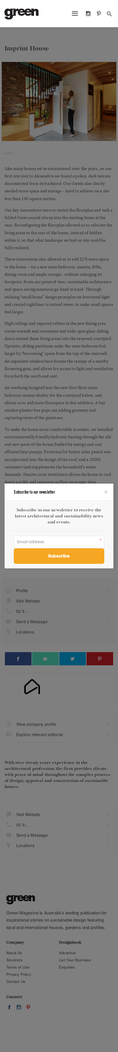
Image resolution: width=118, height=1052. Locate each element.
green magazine (21, 14)
